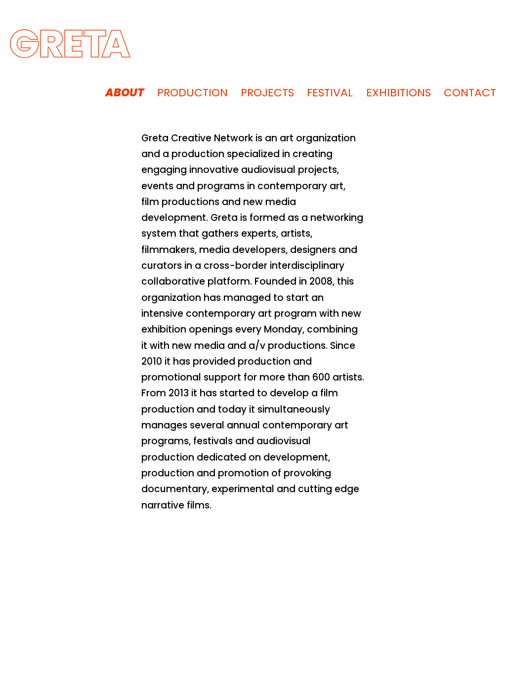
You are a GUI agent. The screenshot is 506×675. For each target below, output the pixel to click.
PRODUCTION (192, 92)
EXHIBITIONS (398, 92)
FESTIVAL (330, 92)
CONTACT (470, 92)
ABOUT (124, 92)
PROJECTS (267, 92)
